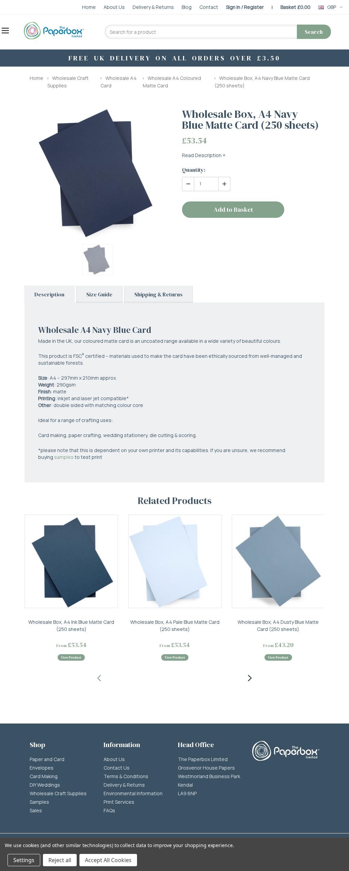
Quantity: (193, 169)
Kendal (185, 785)
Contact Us (117, 768)
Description (49, 294)
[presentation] (99, 677)
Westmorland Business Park (209, 776)
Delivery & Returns (124, 785)
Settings (23, 860)
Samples (39, 802)
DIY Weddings (45, 785)
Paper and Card (47, 759)
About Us (114, 759)
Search (314, 32)
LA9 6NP (187, 793)
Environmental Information (133, 793)
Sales (36, 810)
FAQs (109, 810)
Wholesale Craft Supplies (58, 793)
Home (36, 78)
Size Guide (99, 294)
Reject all (59, 860)
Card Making (44, 776)
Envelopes (42, 768)
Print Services (119, 802)
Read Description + (204, 155)
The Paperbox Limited (203, 759)
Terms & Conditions (126, 776)
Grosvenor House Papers (206, 768)
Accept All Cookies (108, 860)
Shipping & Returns (158, 294)
